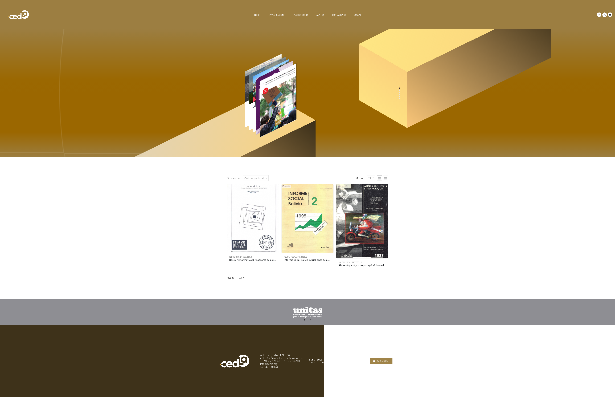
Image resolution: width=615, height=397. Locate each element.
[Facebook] (599, 14)
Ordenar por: (234, 178)
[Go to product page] (253, 218)
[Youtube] (610, 14)
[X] (604, 14)
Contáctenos (339, 15)
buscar (357, 15)
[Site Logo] (19, 14)
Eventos (320, 15)
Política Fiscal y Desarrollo (240, 257)
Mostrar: (360, 178)
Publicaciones (301, 15)
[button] (379, 178)
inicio (257, 15)
